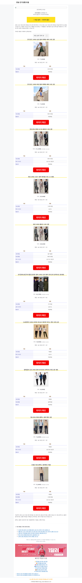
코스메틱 (32, 579)
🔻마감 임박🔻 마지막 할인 (41, 20)
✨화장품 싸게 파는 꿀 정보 (41, 561)
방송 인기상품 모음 (22, 2)
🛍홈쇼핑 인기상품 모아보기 (41, 566)
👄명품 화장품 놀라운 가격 (41, 565)
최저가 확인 (41, 77)
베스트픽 (36, 579)
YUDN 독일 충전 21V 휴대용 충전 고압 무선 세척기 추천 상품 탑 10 (34, 530)
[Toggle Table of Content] (46, 36)
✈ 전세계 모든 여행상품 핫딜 (41, 571)
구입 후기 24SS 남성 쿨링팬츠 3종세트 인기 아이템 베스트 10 (28, 575)
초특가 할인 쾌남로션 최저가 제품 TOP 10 (28, 536)
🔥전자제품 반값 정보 (41, 563)
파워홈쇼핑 (45, 579)
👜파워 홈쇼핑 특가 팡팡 (41, 569)
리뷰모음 (40, 579)
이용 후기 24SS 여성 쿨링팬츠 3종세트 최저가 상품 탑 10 (27, 573)
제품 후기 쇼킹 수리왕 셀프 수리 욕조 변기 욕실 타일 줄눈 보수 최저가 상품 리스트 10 (38, 531)
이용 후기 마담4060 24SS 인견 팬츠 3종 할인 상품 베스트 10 (32, 533)
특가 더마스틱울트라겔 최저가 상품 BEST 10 (28, 535)
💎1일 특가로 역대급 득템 (41, 568)
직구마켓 (50, 579)
